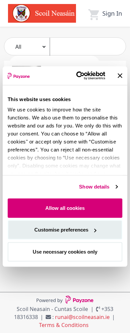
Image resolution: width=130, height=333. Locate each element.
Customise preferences (61, 230)
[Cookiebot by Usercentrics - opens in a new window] (78, 75)
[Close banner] (120, 75)
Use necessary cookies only (65, 251)
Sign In (112, 13)
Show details (94, 187)
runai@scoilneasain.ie (82, 317)
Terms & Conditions (64, 325)
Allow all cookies (65, 208)
